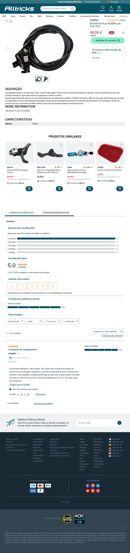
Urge (82, 458)
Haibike (83, 450)
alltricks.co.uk (118, 450)
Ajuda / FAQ (37, 442)
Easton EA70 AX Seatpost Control (17, 171)
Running (49, 16)
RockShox (94, 20)
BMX (39, 16)
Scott (82, 470)
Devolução (37, 445)
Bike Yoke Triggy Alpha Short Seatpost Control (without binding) (48, 171)
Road (13, 16)
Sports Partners (111, 50)
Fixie (96, 456)
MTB (4, 16)
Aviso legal (54, 439)
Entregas (36, 458)
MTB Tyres (98, 439)
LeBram (83, 467)
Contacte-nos (38, 439)
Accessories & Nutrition (90, 16)
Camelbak (84, 445)
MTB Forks (98, 458)
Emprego (54, 442)
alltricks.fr (116, 439)
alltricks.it (116, 453)
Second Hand (109, 16)
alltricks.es (116, 445)
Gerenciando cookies (59, 453)
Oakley (82, 442)
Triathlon (72, 16)
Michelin (83, 448)
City (31, 16)
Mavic (82, 439)
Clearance (123, 16)
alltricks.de (117, 448)
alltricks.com (117, 442)
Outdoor (61, 16)
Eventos (9, 442)
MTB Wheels (99, 442)
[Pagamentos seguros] (40, 488)
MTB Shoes (98, 450)
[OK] (119, 423)
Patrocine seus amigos (16, 450)
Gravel (22, 16)
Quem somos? (12, 439)
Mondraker (84, 464)
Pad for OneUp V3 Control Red (110, 170)
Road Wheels (99, 464)
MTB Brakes (98, 461)
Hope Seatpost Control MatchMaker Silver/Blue (77, 171)
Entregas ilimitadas (79, 2)
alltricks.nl (116, 456)
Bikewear (97, 467)
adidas (82, 461)
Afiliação (53, 445)
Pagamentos (38, 461)
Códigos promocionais (59, 456)
